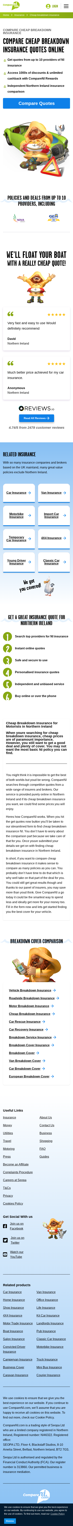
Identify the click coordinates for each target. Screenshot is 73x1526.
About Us (45, 1117)
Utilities (8, 1133)
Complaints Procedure (18, 1172)
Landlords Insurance (50, 1323)
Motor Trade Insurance (18, 1323)
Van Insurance (46, 1292)
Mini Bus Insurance (49, 1367)
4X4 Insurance (12, 1315)
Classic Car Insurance (51, 1339)
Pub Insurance (46, 1331)
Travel (7, 1141)
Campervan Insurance (17, 1359)
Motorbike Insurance (49, 1346)
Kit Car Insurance (48, 1315)
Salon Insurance (14, 1339)
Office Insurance (47, 1299)
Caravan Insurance (15, 1375)
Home (6, 15)
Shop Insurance (13, 1307)
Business (45, 1133)
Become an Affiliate (16, 1164)
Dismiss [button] (10, 1521)
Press (7, 1156)
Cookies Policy (13, 1203)
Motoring (9, 1148)
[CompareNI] (11, 6)
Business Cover (13, 1367)
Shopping (45, 1141)
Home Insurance (14, 1299)
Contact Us (46, 1125)
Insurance (19, 15)
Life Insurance (45, 1307)
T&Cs (7, 1187)
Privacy (8, 1195)
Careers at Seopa (14, 1180)
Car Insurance (12, 1292)
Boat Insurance (13, 1331)
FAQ (42, 1148)
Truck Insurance (47, 1359)
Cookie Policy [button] (58, 1514)
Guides (44, 1156)
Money (7, 1125)
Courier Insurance (48, 1375)
